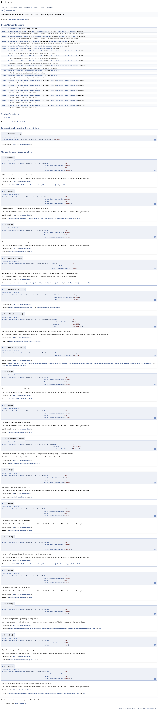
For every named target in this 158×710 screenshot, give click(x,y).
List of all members (153, 13)
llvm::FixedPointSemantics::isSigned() (48, 307)
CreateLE (11, 95)
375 (14, 248)
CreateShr (11, 75)
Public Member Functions (142, 13)
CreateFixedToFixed (14, 31)
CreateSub (11, 56)
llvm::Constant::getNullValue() (34, 363)
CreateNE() (75, 283)
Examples (50, 7)
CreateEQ (11, 80)
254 (14, 690)
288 (14, 560)
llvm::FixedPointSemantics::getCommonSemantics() (39, 185)
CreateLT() (60, 283)
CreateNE (11, 85)
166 (14, 460)
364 (14, 656)
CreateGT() (45, 283)
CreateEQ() (30, 283)
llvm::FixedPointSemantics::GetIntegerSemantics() (25, 341)
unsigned (62, 36)
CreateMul (11, 61)
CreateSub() (86, 283)
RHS (57, 51)
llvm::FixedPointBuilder (10, 139)
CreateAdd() (15, 283)
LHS (22, 51)
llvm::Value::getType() (64, 218)
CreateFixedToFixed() (16, 185)
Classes (36, 7)
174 (14, 304)
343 (14, 625)
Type (61, 46)
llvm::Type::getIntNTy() (16, 363)
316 (14, 215)
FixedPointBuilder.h (23, 122)
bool (74, 36)
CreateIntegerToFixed (15, 41)
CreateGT (11, 100)
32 (12, 122)
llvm (2, 10)
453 (14, 395)
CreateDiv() (23, 283)
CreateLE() (53, 283)
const (33, 31)
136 (14, 144)
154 (14, 338)
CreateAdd (11, 51)
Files (42, 7)
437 (14, 429)
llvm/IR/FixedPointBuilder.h (18, 19)
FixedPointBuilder (10, 10)
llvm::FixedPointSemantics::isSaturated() (139, 363)
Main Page (4, 7)
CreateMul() (68, 283)
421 (14, 494)
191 (14, 360)
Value (4, 31)
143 (14, 280)
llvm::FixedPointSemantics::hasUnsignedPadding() (110, 363)
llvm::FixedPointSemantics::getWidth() (81, 363)
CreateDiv (11, 66)
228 (14, 181)
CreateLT (11, 90)
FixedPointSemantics (43, 31)
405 (14, 527)
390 (14, 594)
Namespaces (27, 7)
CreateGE (11, 105)
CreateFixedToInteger (15, 36)
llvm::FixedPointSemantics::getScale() (21, 307)
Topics (20, 7)
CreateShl (11, 70)
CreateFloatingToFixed (15, 48)
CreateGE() (38, 283)
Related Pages (13, 7)
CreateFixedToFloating (15, 46)
